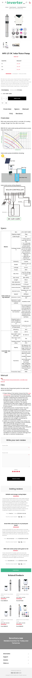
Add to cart (17, 98)
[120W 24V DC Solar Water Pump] (8, 585)
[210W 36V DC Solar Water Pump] (8, 610)
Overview (7, 109)
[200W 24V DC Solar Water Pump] (23, 585)
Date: (15, 513)
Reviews (19, 114)
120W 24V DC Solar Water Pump (7, 594)
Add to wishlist (2, 103)
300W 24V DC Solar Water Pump (22, 620)
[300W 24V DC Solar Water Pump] (23, 610)
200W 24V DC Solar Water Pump (22, 594)
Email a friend (6, 103)
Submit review (16, 478)
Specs (16, 109)
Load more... (16, 570)
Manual (25, 109)
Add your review (22, 73)
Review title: (5, 445)
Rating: (16, 469)
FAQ (11, 114)
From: (7, 513)
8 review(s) (15, 73)
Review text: (5, 452)
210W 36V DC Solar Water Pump (7, 620)
